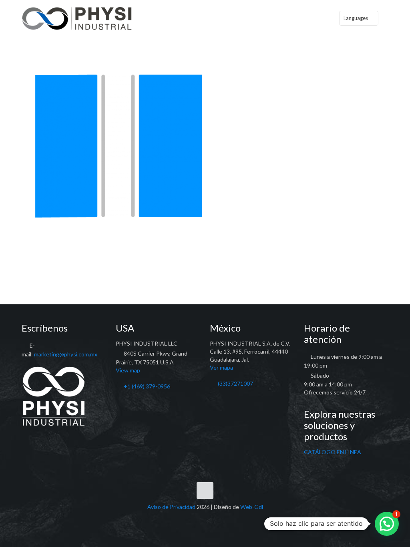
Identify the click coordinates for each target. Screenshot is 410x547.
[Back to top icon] (205, 490)
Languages (356, 18)
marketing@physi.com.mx (65, 354)
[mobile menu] (316, 18)
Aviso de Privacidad (171, 506)
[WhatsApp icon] (188, 518)
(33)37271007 (235, 383)
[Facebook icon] (197, 518)
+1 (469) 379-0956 (147, 386)
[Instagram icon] (214, 518)
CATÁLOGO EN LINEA (332, 451)
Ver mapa (221, 367)
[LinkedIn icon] (205, 518)
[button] (387, 524)
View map (128, 370)
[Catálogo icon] (222, 518)
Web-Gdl (251, 506)
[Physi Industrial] (77, 18)
